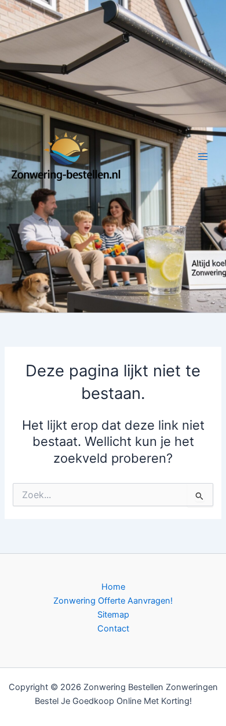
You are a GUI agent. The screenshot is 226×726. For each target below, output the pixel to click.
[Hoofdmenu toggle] (202, 156)
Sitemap (113, 614)
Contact (113, 628)
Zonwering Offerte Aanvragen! (113, 601)
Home (113, 587)
